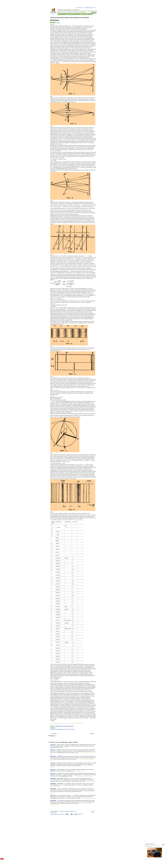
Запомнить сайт (80, 7)
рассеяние (72, 729)
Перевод (58, 22)
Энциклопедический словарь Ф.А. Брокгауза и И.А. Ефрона (62, 14)
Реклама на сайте (73, 811)
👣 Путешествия (54, 812)
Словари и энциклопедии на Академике (68, 9)
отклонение (66, 729)
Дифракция (53, 744)
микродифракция (60, 729)
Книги (84, 14)
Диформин (54, 733)
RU (94, 7)
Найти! (93, 12)
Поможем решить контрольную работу (65, 726)
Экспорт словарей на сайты (54, 814)
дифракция (52, 762)
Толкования (71, 14)
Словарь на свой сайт (88, 7)
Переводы (78, 14)
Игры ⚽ (89, 14)
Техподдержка (67, 811)
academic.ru (53, 13)
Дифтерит (92, 733)
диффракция (53, 729)
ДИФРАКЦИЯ (53, 756)
